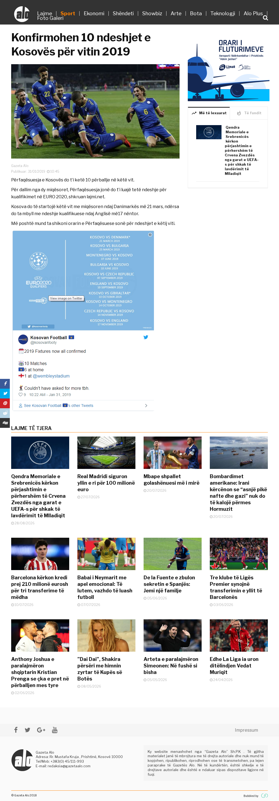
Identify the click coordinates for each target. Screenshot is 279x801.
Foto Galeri (50, 18)
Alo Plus (253, 13)
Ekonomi (94, 13)
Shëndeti (123, 13)
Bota (196, 13)
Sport (67, 13)
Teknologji (222, 13)
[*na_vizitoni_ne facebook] (16, 730)
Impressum (246, 730)
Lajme (44, 13)
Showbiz (152, 13)
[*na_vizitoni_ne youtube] (54, 730)
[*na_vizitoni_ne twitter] (27, 730)
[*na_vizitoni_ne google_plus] (41, 730)
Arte (176, 13)
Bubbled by (251, 795)
